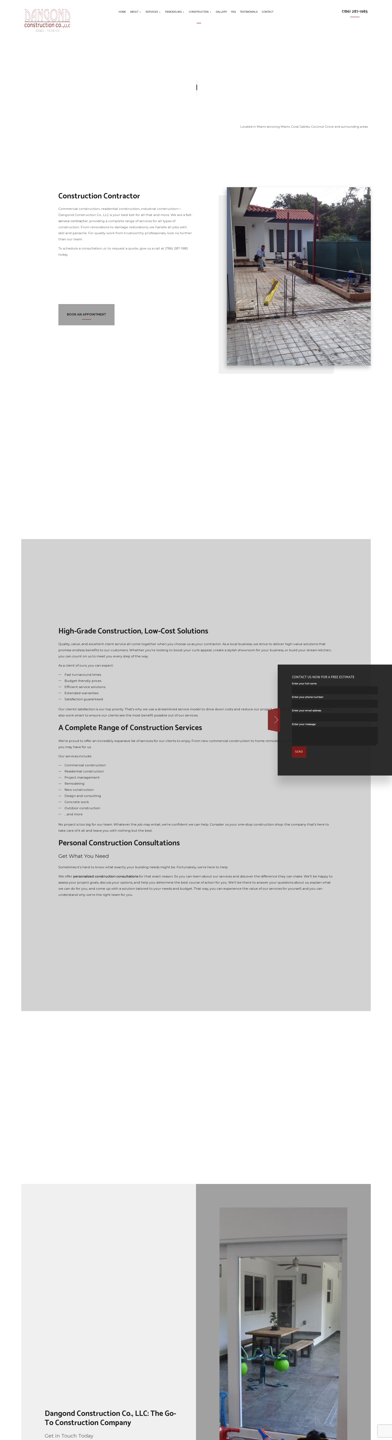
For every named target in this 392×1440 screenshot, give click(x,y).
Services (152, 11)
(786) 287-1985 (355, 11)
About (134, 11)
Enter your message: (304, 723)
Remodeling (173, 11)
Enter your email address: (307, 710)
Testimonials (249, 11)
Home (122, 11)
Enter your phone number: (308, 696)
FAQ (233, 11)
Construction (199, 11)
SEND (299, 751)
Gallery (221, 11)
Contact (267, 11)
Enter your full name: (304, 683)
